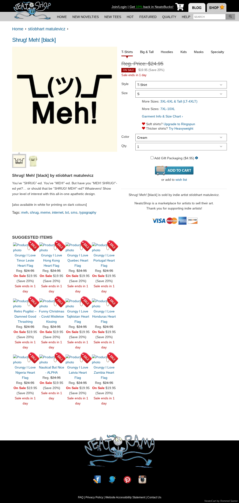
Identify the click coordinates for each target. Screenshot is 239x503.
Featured (148, 17)
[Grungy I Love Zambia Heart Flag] (104, 359)
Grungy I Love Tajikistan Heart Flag (78, 316)
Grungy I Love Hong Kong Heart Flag (51, 260)
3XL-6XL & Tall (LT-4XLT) (178, 101)
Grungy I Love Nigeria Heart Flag (25, 372)
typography (87, 212)
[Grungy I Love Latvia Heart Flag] (77, 359)
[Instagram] (142, 479)
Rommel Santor (229, 500)
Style (125, 84)
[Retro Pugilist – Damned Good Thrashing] (25, 303)
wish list (181, 179)
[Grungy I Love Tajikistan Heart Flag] (77, 303)
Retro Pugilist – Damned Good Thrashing (25, 316)
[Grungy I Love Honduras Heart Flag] (104, 303)
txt (67, 212)
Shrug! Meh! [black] (34, 40)
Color (125, 136)
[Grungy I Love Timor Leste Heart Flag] (25, 247)
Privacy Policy (94, 497)
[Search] (230, 17)
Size (124, 93)
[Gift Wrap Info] (196, 158)
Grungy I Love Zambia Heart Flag (104, 372)
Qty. (124, 146)
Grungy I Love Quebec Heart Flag (77, 260)
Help (186, 17)
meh (24, 212)
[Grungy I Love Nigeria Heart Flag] (25, 359)
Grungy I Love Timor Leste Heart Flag (25, 260)
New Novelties (85, 17)
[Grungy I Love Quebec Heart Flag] (77, 247)
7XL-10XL (167, 109)
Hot (130, 17)
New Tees (112, 17)
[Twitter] (112, 479)
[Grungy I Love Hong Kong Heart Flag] (51, 247)
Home (62, 17)
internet (57, 212)
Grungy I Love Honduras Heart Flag (104, 316)
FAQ (80, 497)
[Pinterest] (127, 479)
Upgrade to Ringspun (179, 124)
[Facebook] (97, 479)
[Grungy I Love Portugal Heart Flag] (104, 247)
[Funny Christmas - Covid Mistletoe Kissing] (51, 303)
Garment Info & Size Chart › (162, 116)
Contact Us (154, 497)
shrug (34, 212)
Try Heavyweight (181, 128)
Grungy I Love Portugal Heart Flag (104, 260)
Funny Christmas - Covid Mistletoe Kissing (51, 316)
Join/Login (119, 7)
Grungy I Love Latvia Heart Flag (77, 372)
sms (74, 212)
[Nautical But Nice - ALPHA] (51, 359)
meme (45, 212)
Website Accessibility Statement (125, 497)
